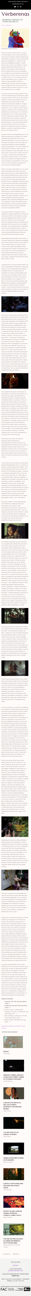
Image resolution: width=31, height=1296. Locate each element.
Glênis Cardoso (7, 1217)
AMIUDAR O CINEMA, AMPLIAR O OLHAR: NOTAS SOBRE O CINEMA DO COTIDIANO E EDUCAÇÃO (13, 1077)
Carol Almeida (7, 1190)
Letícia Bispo (7, 1136)
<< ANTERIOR (6, 1254)
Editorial (6, 1051)
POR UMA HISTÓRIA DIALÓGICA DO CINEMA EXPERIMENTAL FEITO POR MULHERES (13, 1241)
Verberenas (6, 1053)
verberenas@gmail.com (15, 1270)
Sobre (9, 1)
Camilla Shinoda (8, 1081)
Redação (14, 1)
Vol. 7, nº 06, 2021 (6, 25)
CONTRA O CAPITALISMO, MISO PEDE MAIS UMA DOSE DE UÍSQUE (13, 1185)
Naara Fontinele (8, 1162)
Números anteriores (22, 1)
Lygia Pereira (7, 1111)
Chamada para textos (18, 4)
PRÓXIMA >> (16, 1254)
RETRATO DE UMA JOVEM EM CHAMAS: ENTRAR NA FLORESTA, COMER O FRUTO (12, 1213)
